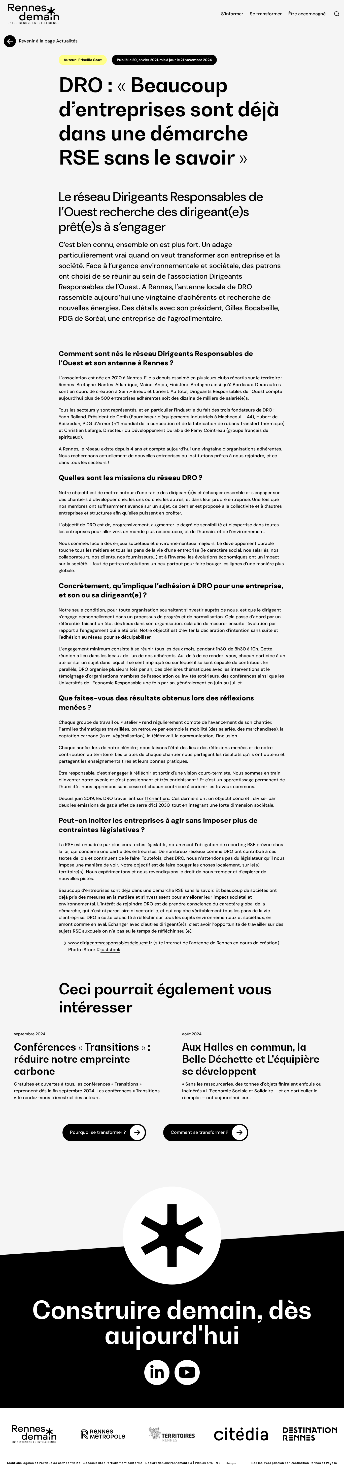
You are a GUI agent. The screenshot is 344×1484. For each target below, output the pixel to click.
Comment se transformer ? (199, 1132)
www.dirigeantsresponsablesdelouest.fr (110, 943)
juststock (110, 950)
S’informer (232, 14)
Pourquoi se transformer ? (98, 1132)
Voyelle (331, 1463)
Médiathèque (226, 1463)
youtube (187, 1372)
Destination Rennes (306, 1463)
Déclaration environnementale (168, 1463)
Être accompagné (307, 14)
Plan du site (204, 1463)
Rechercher (337, 14)
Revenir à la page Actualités (48, 41)
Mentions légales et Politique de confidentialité (44, 1463)
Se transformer (266, 14)
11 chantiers (157, 798)
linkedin (156, 1372)
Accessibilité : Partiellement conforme (113, 1463)
